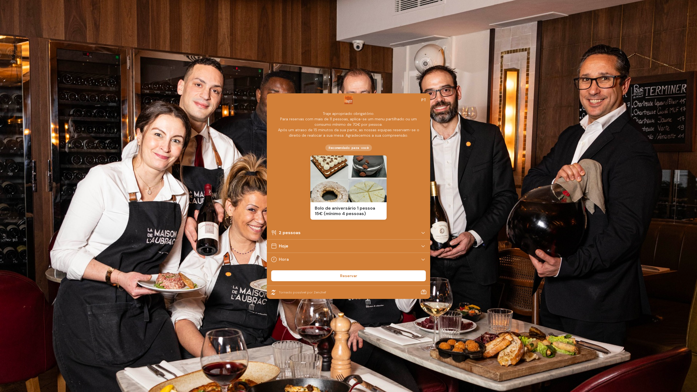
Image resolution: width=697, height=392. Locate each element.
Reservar (348, 275)
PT (423, 99)
